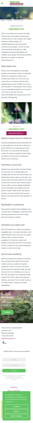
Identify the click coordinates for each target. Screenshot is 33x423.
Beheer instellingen (16, 416)
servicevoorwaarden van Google (12, 378)
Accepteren (16, 406)
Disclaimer (14, 387)
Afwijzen (16, 411)
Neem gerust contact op (15, 133)
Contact (7, 312)
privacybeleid (15, 376)
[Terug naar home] (16, 3)
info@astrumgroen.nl (8, 338)
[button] (2, 3)
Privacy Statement (14, 391)
